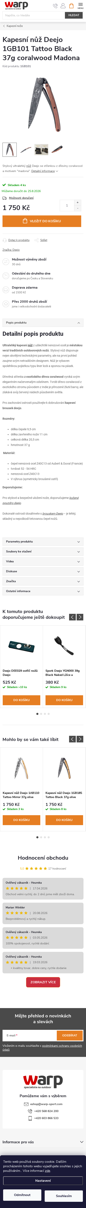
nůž (28, 166)
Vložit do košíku (45, 221)
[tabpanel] (21, 667)
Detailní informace (43, 171)
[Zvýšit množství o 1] (77, 203)
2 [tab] (41, 714)
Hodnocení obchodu (43, 857)
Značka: (11, 250)
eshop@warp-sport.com (46, 1104)
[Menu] (80, 5)
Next (80, 617)
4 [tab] (49, 714)
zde (47, 1171)
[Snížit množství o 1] (77, 208)
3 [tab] (45, 714)
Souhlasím (64, 1196)
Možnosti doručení (21, 198)
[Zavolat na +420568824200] (55, 5)
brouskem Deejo (52, 513)
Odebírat (69, 1035)
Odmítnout (22, 1195)
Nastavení (43, 1180)
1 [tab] (37, 714)
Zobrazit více (43, 982)
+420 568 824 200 (46, 1111)
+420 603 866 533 (46, 1118)
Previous (72, 617)
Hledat (73, 15)
